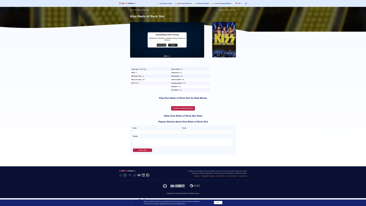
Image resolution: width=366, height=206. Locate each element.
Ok (218, 202)
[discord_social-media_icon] (135, 175)
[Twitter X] (130, 175)
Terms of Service (232, 176)
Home (132, 10)
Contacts (196, 176)
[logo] (127, 3)
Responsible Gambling (208, 176)
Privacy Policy (221, 176)
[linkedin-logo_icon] (144, 175)
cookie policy (180, 203)
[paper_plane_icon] (121, 175)
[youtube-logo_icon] (139, 175)
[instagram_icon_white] (126, 175)
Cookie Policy (243, 176)
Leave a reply (142, 150)
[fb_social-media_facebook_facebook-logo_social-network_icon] (148, 175)
